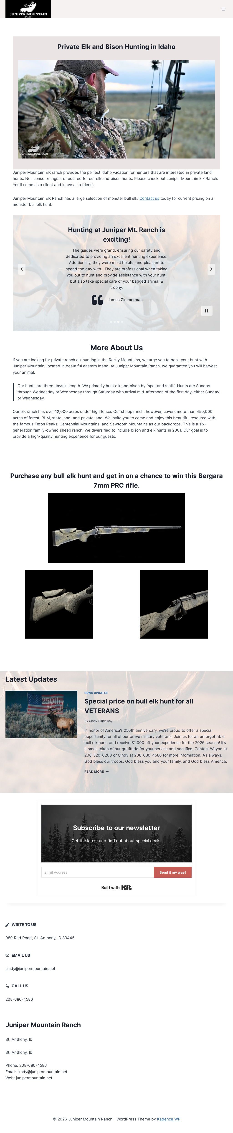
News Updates (96, 693)
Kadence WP (168, 1119)
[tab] (111, 322)
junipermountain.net (34, 1078)
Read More (96, 771)
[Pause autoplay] (207, 311)
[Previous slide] (21, 269)
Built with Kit (116, 887)
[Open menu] (223, 9)
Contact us (149, 198)
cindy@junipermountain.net (42, 1071)
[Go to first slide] (211, 269)
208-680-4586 (19, 999)
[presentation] (41, 715)
